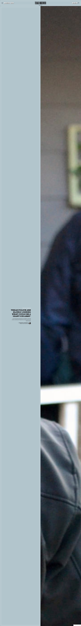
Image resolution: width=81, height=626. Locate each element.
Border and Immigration (26, 308)
